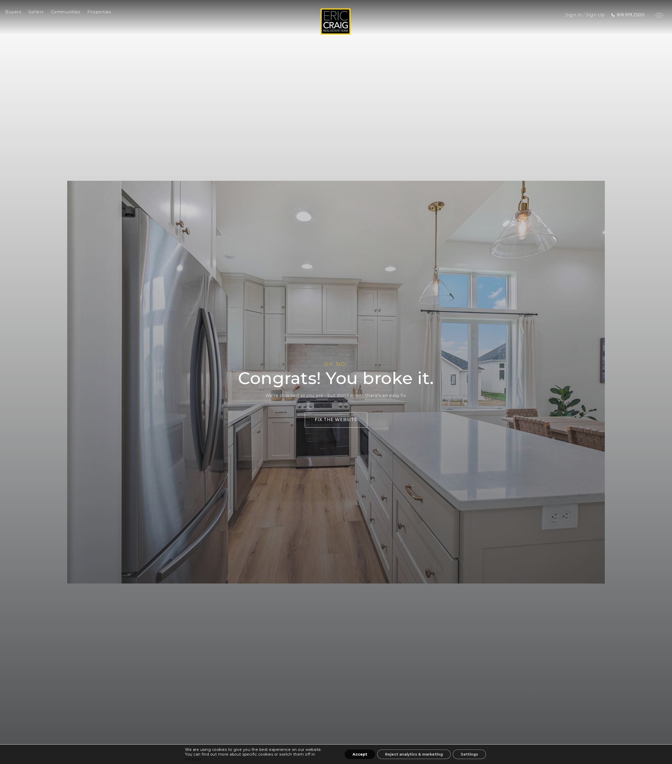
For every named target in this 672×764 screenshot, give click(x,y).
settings (193, 759)
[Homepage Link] (336, 21)
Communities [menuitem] (65, 11)
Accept (360, 754)
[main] (336, 382)
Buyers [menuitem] (13, 11)
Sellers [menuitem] (36, 11)
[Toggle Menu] (659, 15)
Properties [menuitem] (99, 11)
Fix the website (336, 419)
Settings (469, 754)
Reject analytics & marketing (414, 754)
